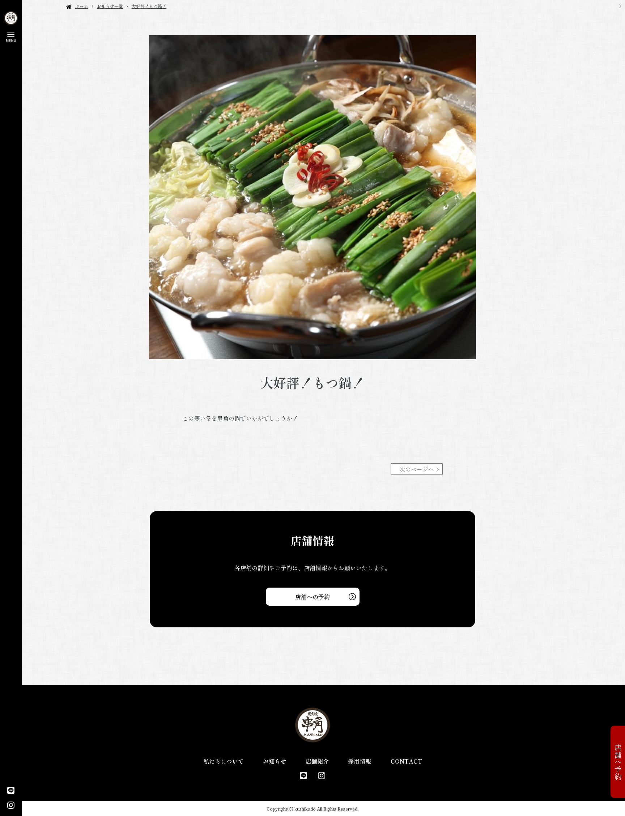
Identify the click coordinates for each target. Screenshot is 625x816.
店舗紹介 (317, 761)
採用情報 (359, 761)
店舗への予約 (312, 596)
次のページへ (416, 469)
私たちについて (223, 761)
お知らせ (274, 761)
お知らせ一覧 (110, 6)
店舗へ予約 (618, 762)
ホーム (81, 6)
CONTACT (406, 761)
